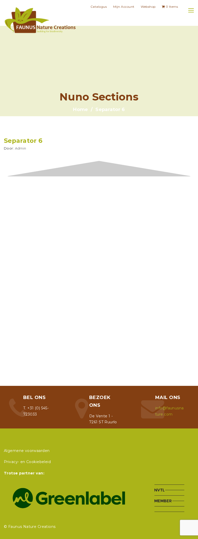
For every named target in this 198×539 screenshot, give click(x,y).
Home (80, 109)
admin (20, 148)
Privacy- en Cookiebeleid (27, 461)
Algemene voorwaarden (27, 450)
